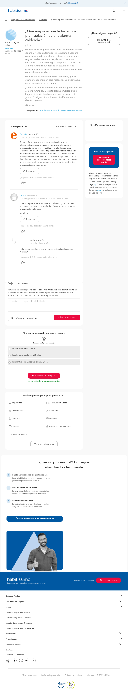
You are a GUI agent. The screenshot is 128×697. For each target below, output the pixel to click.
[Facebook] (14, 660)
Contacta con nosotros (15, 655)
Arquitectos (10, 627)
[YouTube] (27, 660)
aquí (96, 185)
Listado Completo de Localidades (20, 628)
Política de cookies (73, 675)
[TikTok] (34, 660)
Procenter (10, 618)
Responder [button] (31, 171)
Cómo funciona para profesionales (20, 642)
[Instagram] (8, 660)
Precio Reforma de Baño (15, 599)
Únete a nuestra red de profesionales (35, 519)
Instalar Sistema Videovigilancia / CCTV (30, 362)
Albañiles (10, 625)
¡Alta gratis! (72, 3)
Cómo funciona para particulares (19, 637)
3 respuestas (31, 111)
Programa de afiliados (15, 653)
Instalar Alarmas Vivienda (23, 349)
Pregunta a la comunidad (104, 41)
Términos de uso (29, 675)
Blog (8, 610)
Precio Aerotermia (13, 602)
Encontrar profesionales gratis (104, 160)
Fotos (8, 615)
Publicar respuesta (67, 317)
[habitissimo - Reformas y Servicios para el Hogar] (17, 11)
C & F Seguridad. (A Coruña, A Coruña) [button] (38, 199)
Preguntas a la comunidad (23, 20)
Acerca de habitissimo (15, 648)
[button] (10, 35)
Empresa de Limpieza (14, 607)
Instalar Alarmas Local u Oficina (26, 355)
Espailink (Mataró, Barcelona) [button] (33, 138)
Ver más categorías (44, 444)
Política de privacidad (51, 675)
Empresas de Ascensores (16, 605)
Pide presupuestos (108, 580)
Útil (25, 183)
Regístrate (10, 639)
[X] (21, 660)
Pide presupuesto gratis (44, 376)
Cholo (23, 196)
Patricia (23, 134)
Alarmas (43, 20)
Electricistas (10, 622)
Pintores (9, 620)
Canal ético (10, 650)
